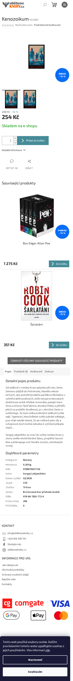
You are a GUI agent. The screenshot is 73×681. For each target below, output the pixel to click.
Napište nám (9, 579)
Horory (27, 460)
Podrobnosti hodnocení (47, 25)
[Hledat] (45, 4)
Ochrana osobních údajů (15, 575)
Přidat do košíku (35, 140)
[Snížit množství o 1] (15, 143)
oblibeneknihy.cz (16, 550)
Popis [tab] (8, 371)
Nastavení (35, 660)
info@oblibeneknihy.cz (20, 533)
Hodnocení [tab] (36, 371)
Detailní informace (12, 150)
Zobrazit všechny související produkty (37, 360)
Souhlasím (35, 672)
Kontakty (7, 584)
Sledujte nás (14, 544)
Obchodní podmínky (13, 570)
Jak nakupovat (10, 565)
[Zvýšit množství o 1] (15, 138)
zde (47, 650)
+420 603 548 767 (16, 539)
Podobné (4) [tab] (21, 371)
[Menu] (64, 4)
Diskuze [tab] (49, 371)
